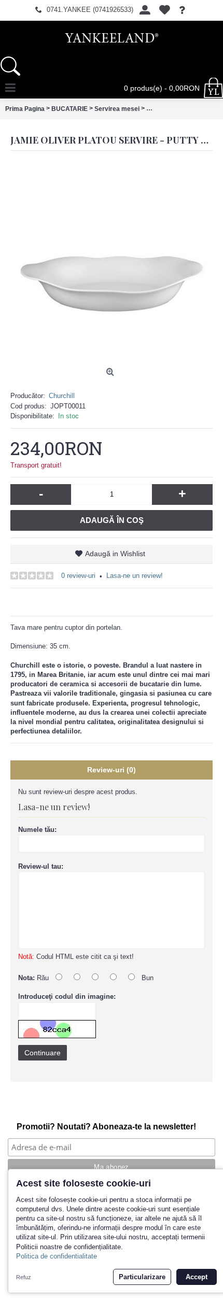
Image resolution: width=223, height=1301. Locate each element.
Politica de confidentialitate (56, 1256)
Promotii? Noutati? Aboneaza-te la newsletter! (106, 1126)
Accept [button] (196, 1277)
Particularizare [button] (142, 1277)
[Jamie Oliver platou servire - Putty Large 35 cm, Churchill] (111, 262)
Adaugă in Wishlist (115, 553)
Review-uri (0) (111, 770)
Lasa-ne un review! (134, 575)
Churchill (62, 396)
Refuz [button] (23, 1277)
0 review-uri (78, 575)
